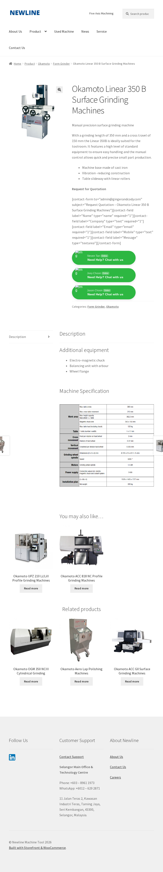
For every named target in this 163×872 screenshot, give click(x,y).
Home (17, 64)
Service (102, 31)
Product (35, 31)
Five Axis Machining (101, 13)
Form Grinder (61, 64)
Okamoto (44, 64)
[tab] (31, 337)
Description (17, 337)
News (85, 31)
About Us (15, 31)
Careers (115, 777)
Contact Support (71, 757)
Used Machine (64, 31)
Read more (31, 588)
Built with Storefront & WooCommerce (37, 847)
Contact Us (17, 48)
